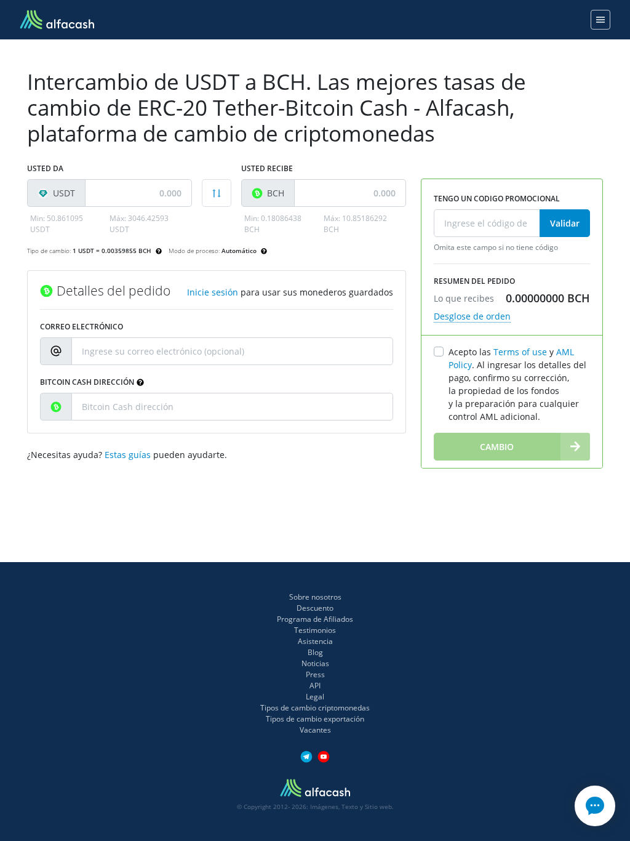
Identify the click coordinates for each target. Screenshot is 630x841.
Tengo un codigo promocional (497, 198)
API (315, 685)
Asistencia (315, 641)
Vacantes (315, 730)
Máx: (139, 224)
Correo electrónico (81, 326)
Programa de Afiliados (315, 619)
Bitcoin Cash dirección (87, 382)
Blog (315, 652)
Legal (315, 696)
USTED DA (45, 168)
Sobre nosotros (315, 597)
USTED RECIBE (267, 168)
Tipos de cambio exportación (315, 719)
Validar (565, 223)
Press (315, 674)
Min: (56, 224)
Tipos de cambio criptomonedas (315, 707)
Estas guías (128, 455)
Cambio (497, 447)
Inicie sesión (212, 292)
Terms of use (520, 352)
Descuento (315, 608)
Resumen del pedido (474, 281)
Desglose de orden (472, 316)
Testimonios (315, 630)
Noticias (315, 663)
